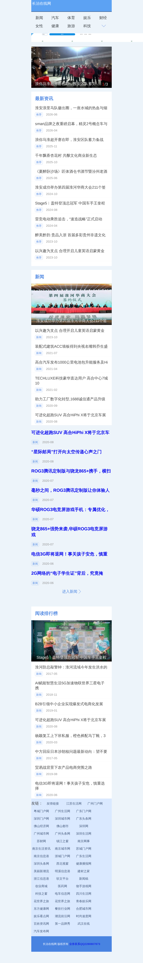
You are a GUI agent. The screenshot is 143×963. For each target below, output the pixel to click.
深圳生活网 (83, 833)
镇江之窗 (62, 841)
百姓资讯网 (41, 923)
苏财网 (41, 841)
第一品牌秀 (62, 923)
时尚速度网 (83, 916)
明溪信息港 (62, 871)
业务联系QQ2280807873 (84, 944)
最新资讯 (44, 98)
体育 (71, 18)
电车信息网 (62, 893)
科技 (87, 26)
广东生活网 (83, 856)
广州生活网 (62, 811)
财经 (103, 18)
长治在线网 (41, 3)
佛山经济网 (41, 826)
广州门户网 (95, 803)
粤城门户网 (41, 811)
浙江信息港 (41, 878)
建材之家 (84, 871)
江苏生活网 (74, 803)
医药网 (62, 886)
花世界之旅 (41, 901)
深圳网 (83, 826)
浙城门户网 (62, 856)
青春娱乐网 (83, 901)
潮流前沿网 (62, 916)
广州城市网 (41, 833)
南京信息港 (41, 856)
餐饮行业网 (62, 908)
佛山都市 (62, 826)
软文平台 (62, 878)
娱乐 (87, 18)
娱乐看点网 (41, 916)
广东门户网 (83, 811)
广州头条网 (62, 833)
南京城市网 (62, 848)
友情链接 (53, 803)
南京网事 (84, 841)
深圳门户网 (41, 818)
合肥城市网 (83, 908)
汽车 (55, 18)
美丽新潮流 (41, 871)
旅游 (71, 26)
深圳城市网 (62, 818)
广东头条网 (83, 818)
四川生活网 (83, 893)
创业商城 (41, 886)
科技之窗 (41, 893)
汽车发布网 (41, 931)
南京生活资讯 (41, 848)
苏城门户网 (83, 848)
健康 (55, 26)
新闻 (39, 18)
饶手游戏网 (83, 886)
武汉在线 (84, 923)
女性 (39, 26)
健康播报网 (83, 863)
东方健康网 (41, 908)
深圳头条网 (41, 863)
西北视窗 (62, 863)
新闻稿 (83, 878)
